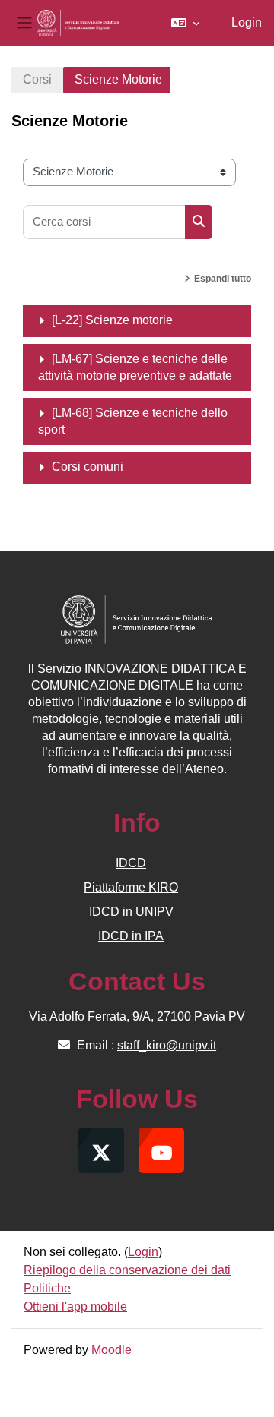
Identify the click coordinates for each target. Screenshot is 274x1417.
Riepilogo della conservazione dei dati (127, 1270)
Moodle (111, 1349)
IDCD (131, 863)
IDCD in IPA (131, 935)
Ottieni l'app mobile (75, 1306)
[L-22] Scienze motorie (112, 320)
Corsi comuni (87, 466)
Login (246, 22)
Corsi (37, 79)
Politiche (47, 1288)
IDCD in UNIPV (131, 911)
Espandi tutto (222, 278)
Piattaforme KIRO (131, 887)
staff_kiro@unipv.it (166, 1045)
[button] (185, 23)
